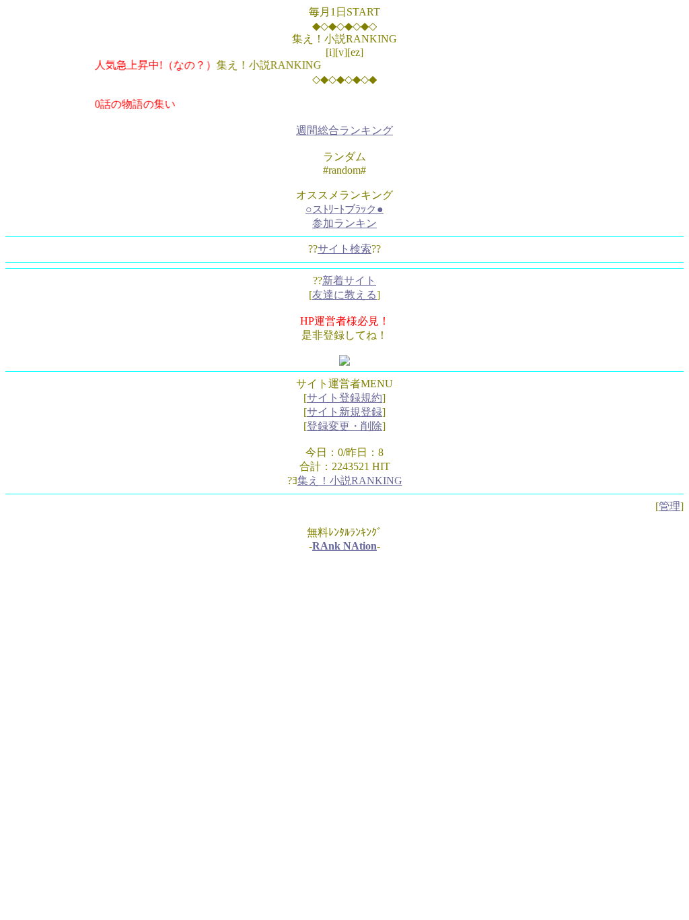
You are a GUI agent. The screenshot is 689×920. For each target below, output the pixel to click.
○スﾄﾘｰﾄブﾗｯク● (344, 209)
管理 (669, 506)
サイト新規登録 (344, 412)
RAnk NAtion (344, 546)
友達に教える (344, 294)
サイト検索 (344, 249)
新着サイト (349, 280)
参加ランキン (344, 223)
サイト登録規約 (344, 397)
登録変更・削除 (344, 426)
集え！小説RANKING (349, 480)
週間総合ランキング (344, 130)
